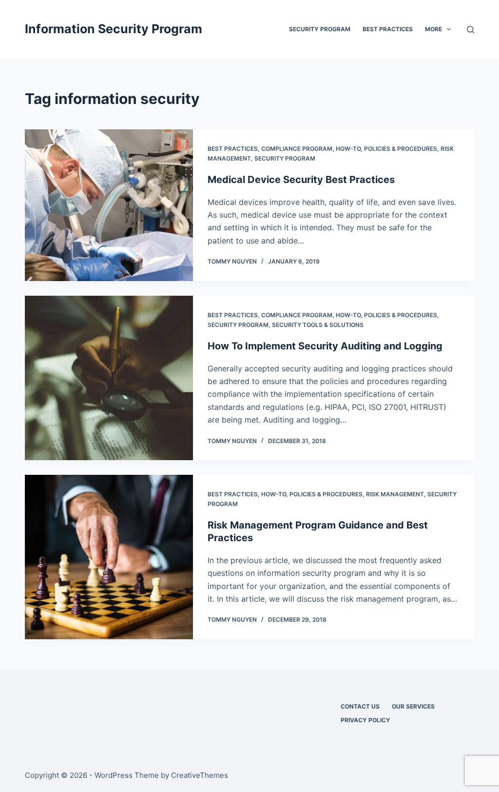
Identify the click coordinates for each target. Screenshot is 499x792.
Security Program (319, 29)
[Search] (470, 29)
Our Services (413, 706)
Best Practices (388, 29)
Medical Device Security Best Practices (301, 179)
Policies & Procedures (400, 148)
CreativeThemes (199, 775)
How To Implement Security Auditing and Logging (325, 346)
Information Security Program (113, 28)
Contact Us (360, 706)
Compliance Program (296, 148)
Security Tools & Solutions (318, 324)
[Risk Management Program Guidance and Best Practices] (109, 557)
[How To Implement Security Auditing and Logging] (109, 378)
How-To (348, 148)
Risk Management (395, 494)
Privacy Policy (365, 720)
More (433, 29)
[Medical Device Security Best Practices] (109, 205)
